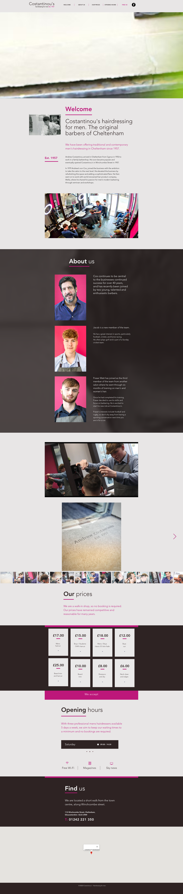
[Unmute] (50, 494)
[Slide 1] (92, 697)
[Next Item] (175, 537)
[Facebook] (134, 5)
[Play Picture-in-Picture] (132, 494)
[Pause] (47, 494)
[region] (70, 297)
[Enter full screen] (135, 494)
